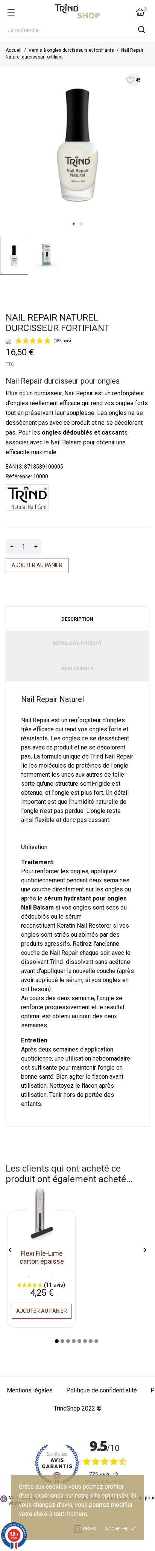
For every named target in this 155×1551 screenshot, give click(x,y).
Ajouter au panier (37, 565)
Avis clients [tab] (77, 668)
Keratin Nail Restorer (84, 925)
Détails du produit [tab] (77, 643)
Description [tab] (77, 619)
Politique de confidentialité (101, 1390)
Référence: (19, 476)
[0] (140, 12)
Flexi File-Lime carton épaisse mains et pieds (42, 1261)
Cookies (86, 1528)
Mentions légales (30, 1390)
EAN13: (14, 467)
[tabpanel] (77, 144)
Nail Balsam (66, 442)
